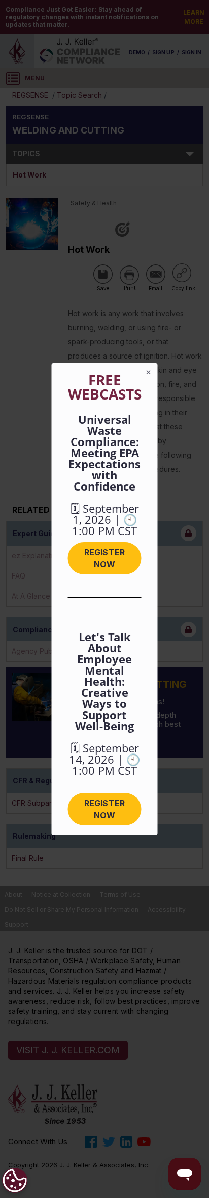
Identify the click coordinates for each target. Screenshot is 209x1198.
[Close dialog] (149, 372)
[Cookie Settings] (14, 1180)
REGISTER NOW (104, 558)
